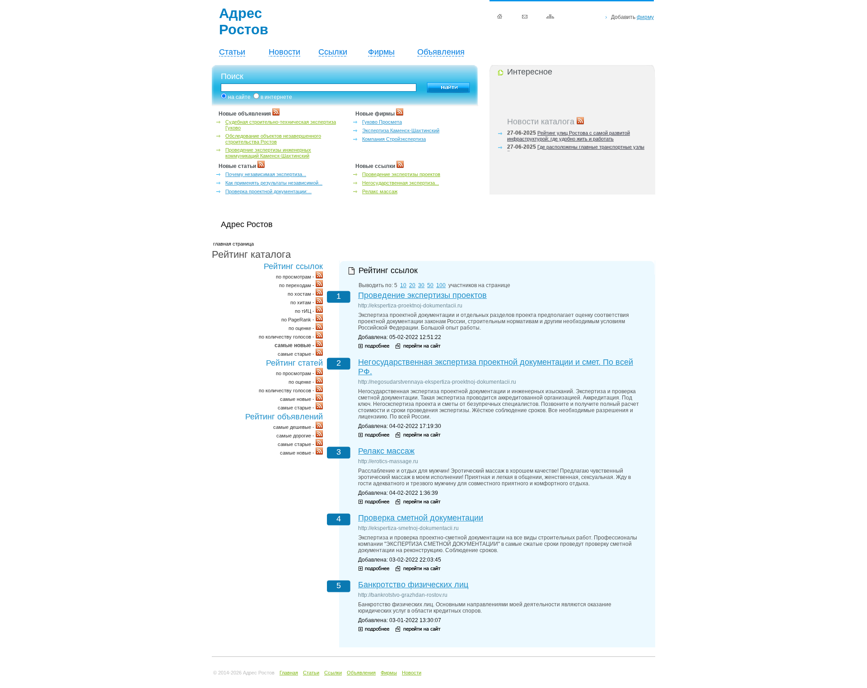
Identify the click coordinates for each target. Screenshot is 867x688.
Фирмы (381, 51)
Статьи (232, 51)
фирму (645, 17)
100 (441, 285)
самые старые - (297, 354)
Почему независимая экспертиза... (265, 174)
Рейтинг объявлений (284, 416)
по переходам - (297, 285)
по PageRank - (298, 319)
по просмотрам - (296, 276)
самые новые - (298, 399)
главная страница (233, 243)
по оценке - (302, 328)
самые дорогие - (296, 435)
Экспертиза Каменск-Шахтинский (400, 130)
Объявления (441, 51)
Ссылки (332, 51)
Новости (284, 51)
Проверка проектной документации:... (268, 191)
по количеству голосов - (287, 336)
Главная (289, 672)
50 (430, 285)
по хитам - (303, 302)
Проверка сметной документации (420, 517)
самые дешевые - (294, 427)
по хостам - (302, 294)
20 (412, 285)
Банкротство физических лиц (413, 584)
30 (421, 285)
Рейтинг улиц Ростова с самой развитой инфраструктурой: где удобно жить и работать (568, 133)
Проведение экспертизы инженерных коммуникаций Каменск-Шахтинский (268, 152)
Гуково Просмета (382, 122)
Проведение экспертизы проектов (401, 174)
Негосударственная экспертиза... (400, 183)
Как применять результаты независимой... (273, 183)
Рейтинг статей (294, 362)
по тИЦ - (305, 311)
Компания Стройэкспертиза (394, 139)
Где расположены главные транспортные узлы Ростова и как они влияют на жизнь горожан (575, 147)
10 (403, 285)
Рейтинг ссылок (293, 266)
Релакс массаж (379, 191)
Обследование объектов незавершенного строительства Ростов (273, 138)
